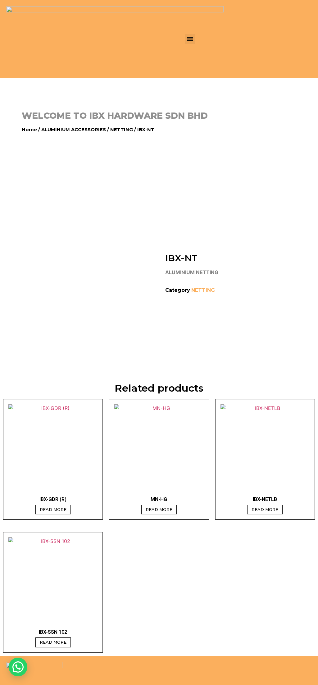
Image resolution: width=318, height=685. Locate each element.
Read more (53, 509)
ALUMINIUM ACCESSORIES (73, 129)
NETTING (121, 129)
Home (29, 129)
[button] (190, 39)
